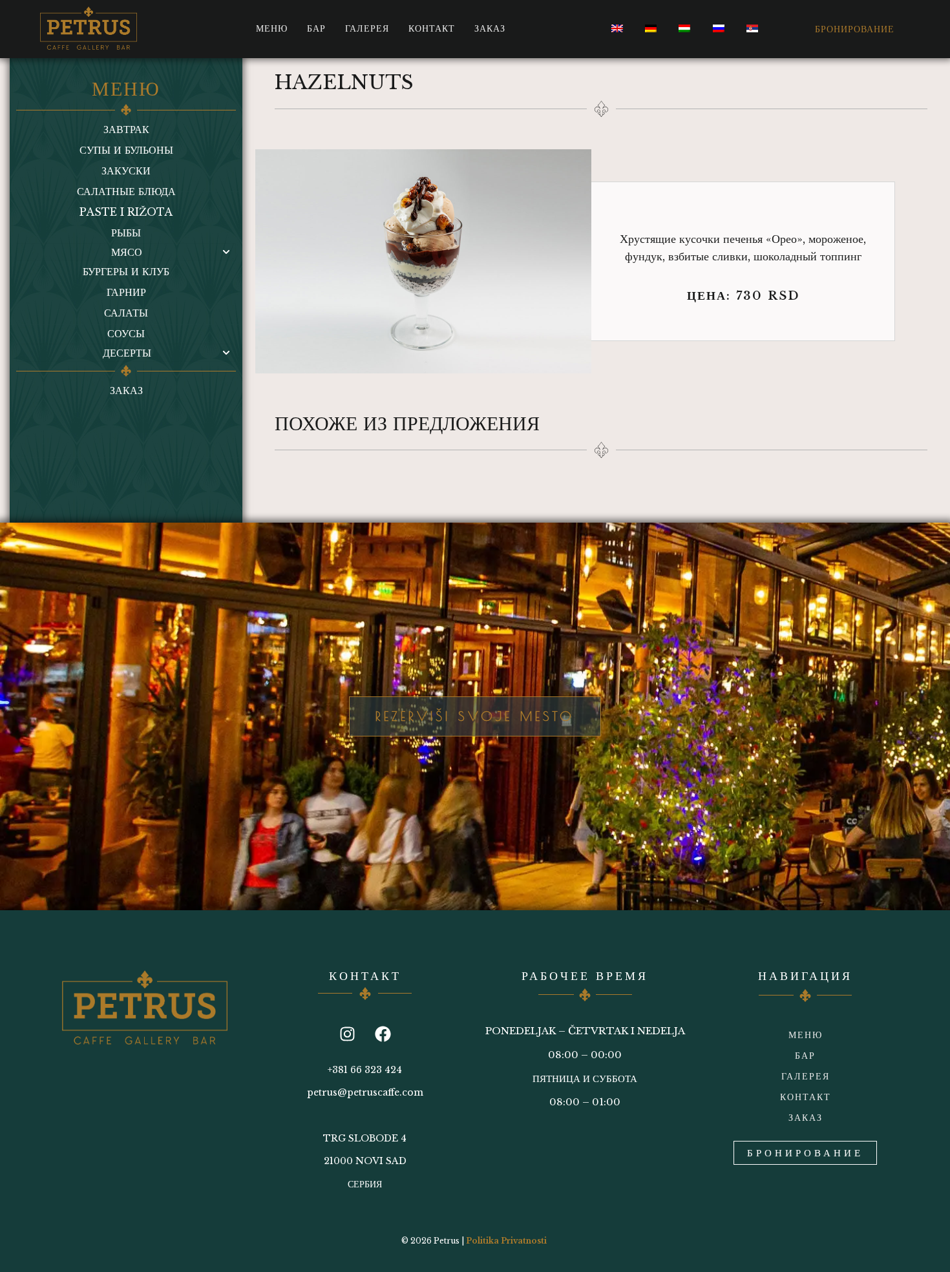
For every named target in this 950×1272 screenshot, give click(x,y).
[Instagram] (347, 1034)
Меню (272, 28)
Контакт (431, 28)
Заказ (489, 28)
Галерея (367, 28)
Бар (316, 28)
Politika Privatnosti (506, 1241)
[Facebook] (382, 1034)
